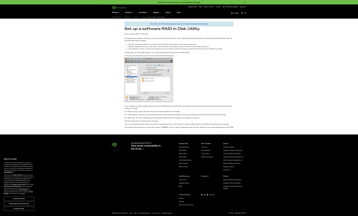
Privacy (135, 213)
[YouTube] (207, 200)
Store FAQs (183, 157)
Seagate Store (184, 143)
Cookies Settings (155, 213)
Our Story (204, 147)
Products (115, 12)
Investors (204, 176)
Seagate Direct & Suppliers (232, 183)
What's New (183, 154)
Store (178, 12)
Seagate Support (117, 17)
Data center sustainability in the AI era (146, 147)
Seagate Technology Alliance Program (232, 187)
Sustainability (205, 150)
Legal (130, 213)
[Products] (119, 12)
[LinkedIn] (204, 200)
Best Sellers (183, 150)
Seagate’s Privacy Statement (19, 184)
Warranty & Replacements (231, 163)
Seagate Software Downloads (233, 150)
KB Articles (128, 17)
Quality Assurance (207, 157)
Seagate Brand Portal (240, 213)
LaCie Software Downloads (232, 154)
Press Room (183, 180)
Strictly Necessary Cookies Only (19, 204)
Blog (200, 7)
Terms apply (196, 2)
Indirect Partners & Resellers (232, 180)
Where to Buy (183, 167)
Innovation (142, 12)
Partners (218, 7)
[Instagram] (213, 200)
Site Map (231, 213)
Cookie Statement (8, 172)
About (168, 12)
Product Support (228, 147)
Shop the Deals (184, 147)
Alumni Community (185, 205)
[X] (210, 200)
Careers (181, 202)
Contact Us (227, 170)
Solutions (128, 12)
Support (156, 12)
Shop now (189, 2)
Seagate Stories (192, 7)
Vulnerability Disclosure (144, 213)
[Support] (160, 12)
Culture (181, 198)
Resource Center (209, 7)
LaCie (136, 17)
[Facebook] (201, 200)
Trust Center (205, 154)
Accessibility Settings (166, 213)
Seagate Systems (229, 167)
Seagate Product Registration (233, 157)
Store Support (183, 163)
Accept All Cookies (19, 199)
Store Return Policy (185, 160)
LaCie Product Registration (232, 160)
